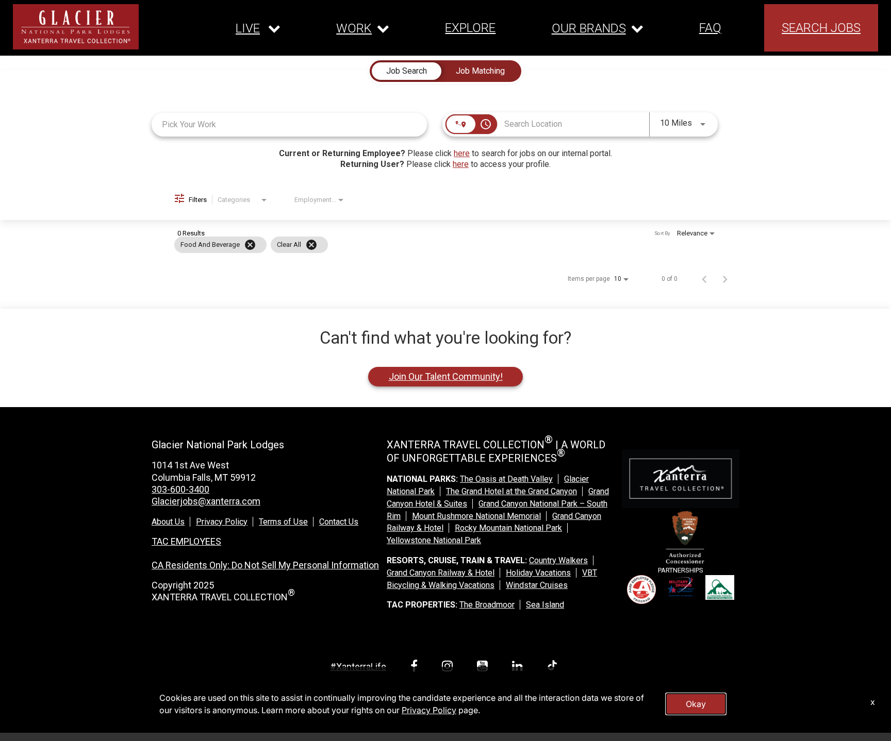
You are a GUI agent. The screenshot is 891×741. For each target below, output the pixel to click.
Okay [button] (696, 704)
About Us (168, 522)
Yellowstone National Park (434, 540)
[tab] (406, 71)
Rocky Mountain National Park (508, 528)
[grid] (425, 244)
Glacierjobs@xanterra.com (206, 501)
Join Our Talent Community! (446, 376)
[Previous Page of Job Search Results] (704, 278)
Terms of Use (283, 522)
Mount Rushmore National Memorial (476, 516)
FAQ (710, 28)
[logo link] (75, 26)
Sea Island (545, 605)
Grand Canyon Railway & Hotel (440, 573)
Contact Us (338, 522)
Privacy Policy (222, 522)
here (462, 153)
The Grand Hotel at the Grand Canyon (511, 491)
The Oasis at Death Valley (506, 479)
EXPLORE (470, 28)
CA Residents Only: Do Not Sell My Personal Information (265, 565)
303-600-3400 (180, 489)
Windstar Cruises (537, 585)
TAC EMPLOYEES (186, 541)
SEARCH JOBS (821, 28)
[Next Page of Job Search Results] (725, 278)
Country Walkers (558, 560)
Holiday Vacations (538, 573)
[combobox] (289, 124)
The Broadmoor (487, 605)
